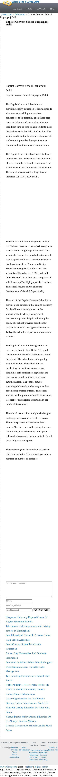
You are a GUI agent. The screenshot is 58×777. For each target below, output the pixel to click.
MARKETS (17, 9)
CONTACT (17, 18)
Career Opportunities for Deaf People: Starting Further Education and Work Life (27, 700)
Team (14, 752)
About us (14, 747)
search (45, 766)
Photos (43, 757)
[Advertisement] (29, 54)
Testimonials (33, 752)
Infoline (14, 750)
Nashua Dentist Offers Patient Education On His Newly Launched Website (28, 719)
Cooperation (14, 757)
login (37, 766)
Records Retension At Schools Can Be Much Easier (29, 727)
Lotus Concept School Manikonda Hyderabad (23, 646)
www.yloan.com (8, 766)
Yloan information (24, 748)
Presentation (33, 750)
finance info (53, 750)
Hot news (43, 755)
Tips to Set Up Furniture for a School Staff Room (28, 678)
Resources (34, 760)
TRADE (28, 9)
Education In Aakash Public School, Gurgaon (29, 662)
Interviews (43, 752)
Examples (34, 755)
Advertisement (43, 750)
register (29, 766)
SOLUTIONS (41, 9)
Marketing (43, 760)
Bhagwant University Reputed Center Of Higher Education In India (26, 619)
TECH (52, 9)
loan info (53, 747)
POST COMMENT (41, 610)
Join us (14, 754)
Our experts (33, 757)
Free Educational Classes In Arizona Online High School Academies (28, 637)
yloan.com (6, 14)
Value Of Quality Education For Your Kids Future (27, 709)
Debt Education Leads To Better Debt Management (25, 669)
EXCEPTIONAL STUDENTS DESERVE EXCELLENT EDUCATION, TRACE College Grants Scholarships (27, 689)
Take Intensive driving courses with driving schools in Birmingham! (28, 628)
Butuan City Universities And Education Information (26, 655)
